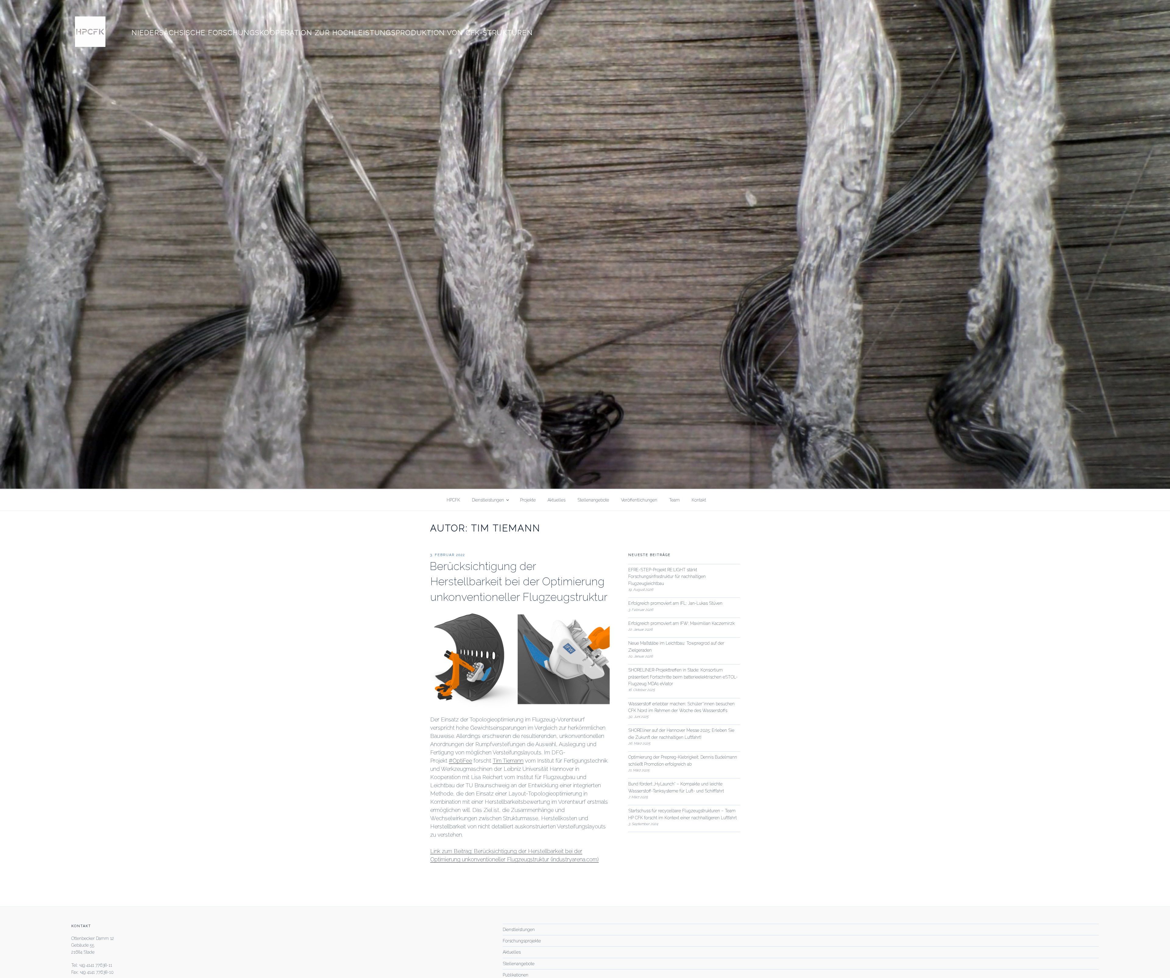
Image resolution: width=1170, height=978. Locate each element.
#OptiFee (460, 760)
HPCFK (453, 500)
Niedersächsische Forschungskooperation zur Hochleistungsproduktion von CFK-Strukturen (332, 33)
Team (674, 500)
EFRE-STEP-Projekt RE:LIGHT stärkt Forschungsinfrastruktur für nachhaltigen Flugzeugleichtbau (667, 576)
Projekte (528, 500)
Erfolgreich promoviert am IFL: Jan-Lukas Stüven (675, 603)
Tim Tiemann (508, 760)
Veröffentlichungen (639, 500)
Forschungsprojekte (522, 940)
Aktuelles (557, 500)
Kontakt (699, 500)
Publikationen (515, 975)
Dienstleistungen (488, 500)
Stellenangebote (593, 500)
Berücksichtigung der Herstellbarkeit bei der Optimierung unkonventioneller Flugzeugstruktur (519, 581)
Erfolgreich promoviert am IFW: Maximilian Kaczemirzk (681, 623)
